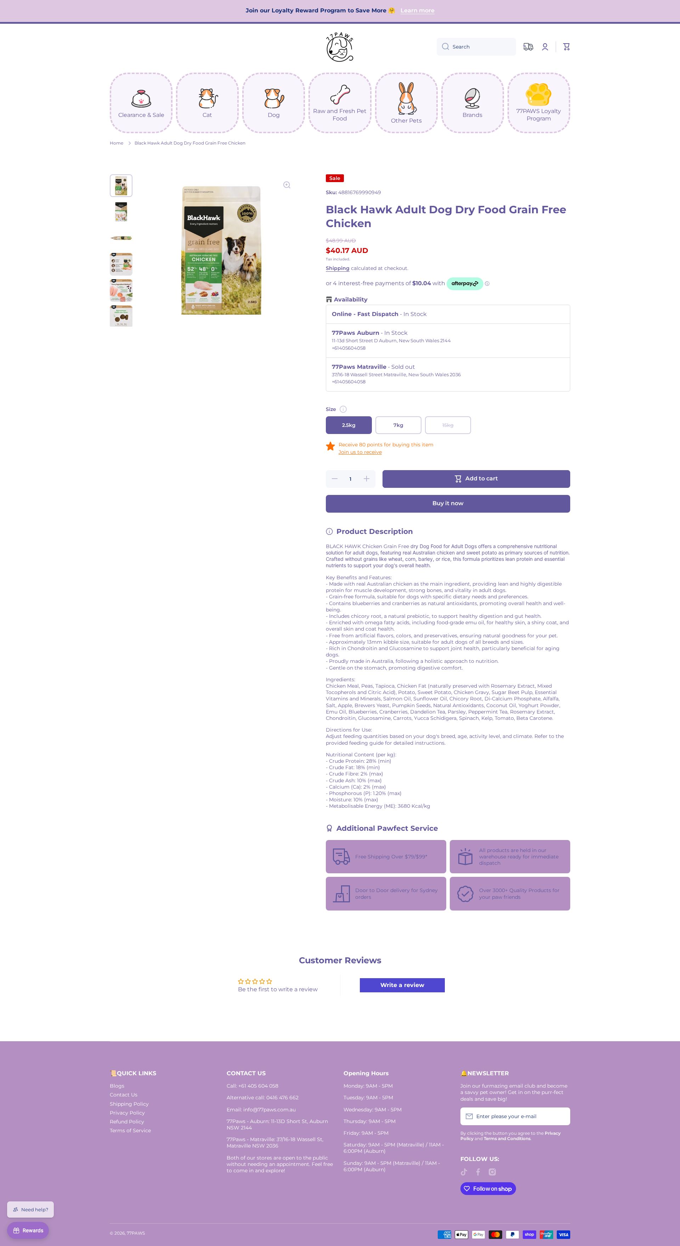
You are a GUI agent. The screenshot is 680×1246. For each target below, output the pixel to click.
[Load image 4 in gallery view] (121, 264)
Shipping (338, 268)
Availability (351, 299)
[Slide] (343, 409)
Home (116, 143)
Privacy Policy (127, 1113)
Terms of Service (130, 1130)
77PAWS (136, 1233)
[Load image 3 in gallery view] (121, 238)
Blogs (117, 1086)
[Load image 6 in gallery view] (121, 316)
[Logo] (340, 47)
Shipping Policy (129, 1104)
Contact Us (123, 1095)
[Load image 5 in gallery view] (121, 290)
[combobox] (476, 47)
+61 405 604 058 (258, 1086)
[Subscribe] (561, 1116)
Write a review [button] (402, 985)
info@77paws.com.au (269, 1109)
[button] (566, 46)
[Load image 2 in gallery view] (121, 212)
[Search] (443, 47)
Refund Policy (127, 1121)
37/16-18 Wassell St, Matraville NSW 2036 (275, 1142)
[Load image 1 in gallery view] (121, 185)
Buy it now (448, 503)
